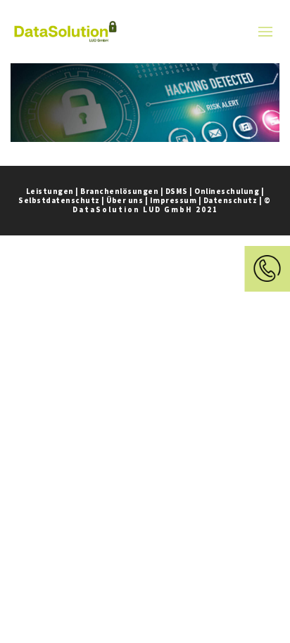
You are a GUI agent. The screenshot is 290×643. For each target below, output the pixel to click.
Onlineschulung (226, 191)
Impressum (173, 200)
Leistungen (50, 191)
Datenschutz (230, 200)
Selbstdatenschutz (59, 200)
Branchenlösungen (119, 191)
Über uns (124, 200)
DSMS (176, 191)
